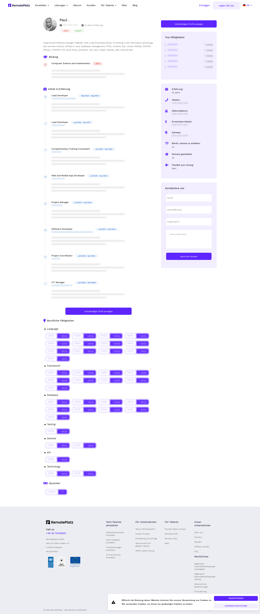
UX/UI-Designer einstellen (113, 541)
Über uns (198, 532)
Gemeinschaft (171, 534)
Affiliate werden (201, 547)
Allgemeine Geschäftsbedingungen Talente (204, 576)
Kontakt (198, 542)
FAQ (196, 551)
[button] (236, 598)
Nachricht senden (188, 256)
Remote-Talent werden (175, 529)
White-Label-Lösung (144, 551)
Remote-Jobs (171, 538)
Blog (167, 543)
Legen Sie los (226, 5)
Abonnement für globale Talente (143, 544)
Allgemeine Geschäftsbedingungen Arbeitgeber (204, 566)
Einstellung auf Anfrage (146, 538)
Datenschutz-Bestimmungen (201, 585)
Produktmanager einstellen (113, 548)
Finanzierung (200, 591)
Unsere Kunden (142, 534)
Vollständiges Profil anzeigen (98, 311)
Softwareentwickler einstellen (115, 533)
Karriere (198, 537)
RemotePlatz (56, 610)
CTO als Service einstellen (113, 556)
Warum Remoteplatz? (145, 529)
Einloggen (204, 5)
